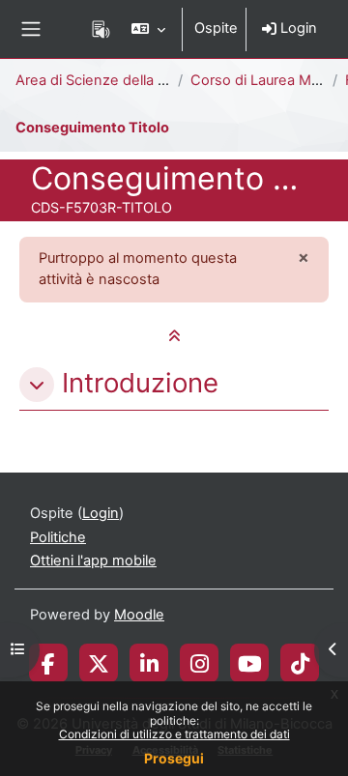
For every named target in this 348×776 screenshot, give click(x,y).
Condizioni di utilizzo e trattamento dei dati (174, 734)
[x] (98, 663)
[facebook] (48, 663)
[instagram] (199, 663)
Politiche (58, 537)
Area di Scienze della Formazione (125, 80)
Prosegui (174, 758)
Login (296, 28)
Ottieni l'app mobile (93, 560)
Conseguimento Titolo (92, 127)
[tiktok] (300, 663)
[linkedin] (149, 663)
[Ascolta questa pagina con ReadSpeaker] (101, 29)
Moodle (139, 614)
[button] (148, 29)
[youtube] (250, 663)
